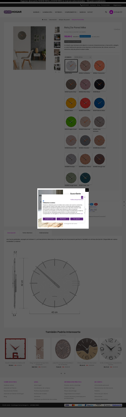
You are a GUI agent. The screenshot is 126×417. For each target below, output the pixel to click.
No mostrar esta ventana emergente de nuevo (72, 222)
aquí (81, 213)
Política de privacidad (77, 199)
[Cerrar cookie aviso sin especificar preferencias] (82, 197)
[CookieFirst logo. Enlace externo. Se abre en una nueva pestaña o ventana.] (43, 201)
